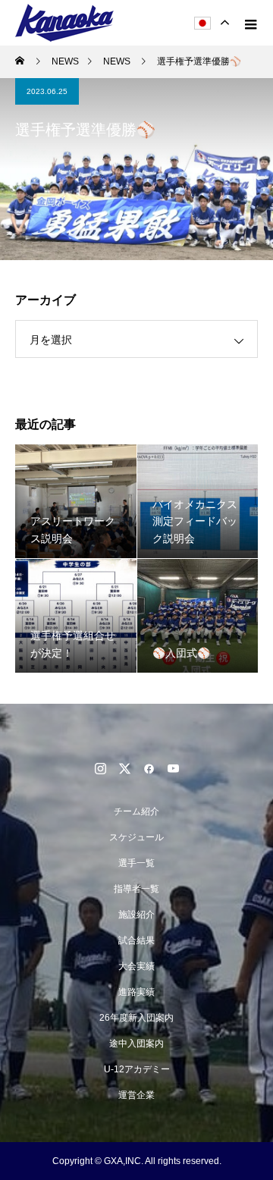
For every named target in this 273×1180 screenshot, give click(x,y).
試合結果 (136, 940)
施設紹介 (136, 914)
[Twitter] (124, 768)
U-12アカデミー (137, 1069)
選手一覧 (136, 863)
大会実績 (136, 966)
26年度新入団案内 (136, 1017)
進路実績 (136, 992)
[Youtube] (172, 768)
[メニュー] (250, 23)
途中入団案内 (136, 1043)
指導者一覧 (136, 888)
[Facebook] (148, 768)
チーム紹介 (136, 811)
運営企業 (136, 1095)
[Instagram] (100, 768)
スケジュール (136, 837)
